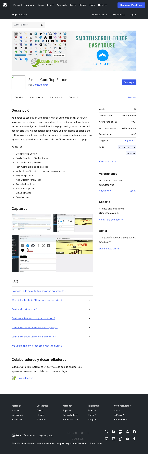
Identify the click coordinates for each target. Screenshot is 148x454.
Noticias (15, 410)
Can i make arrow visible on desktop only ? (35, 327)
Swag (92, 419)
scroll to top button (127, 147)
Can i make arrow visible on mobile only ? (34, 336)
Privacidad (17, 419)
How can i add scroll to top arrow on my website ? (39, 291)
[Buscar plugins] (42, 25)
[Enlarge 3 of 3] (88, 238)
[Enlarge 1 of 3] (47, 217)
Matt (117, 410)
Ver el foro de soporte (111, 219)
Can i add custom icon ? (24, 309)
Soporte (132, 97)
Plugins (40, 415)
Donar (92, 415)
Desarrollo (74, 97)
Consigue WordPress (131, 5)
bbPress (119, 415)
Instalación (56, 97)
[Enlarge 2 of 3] (88, 217)
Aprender (67, 405)
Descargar (129, 82)
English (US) (130, 140)
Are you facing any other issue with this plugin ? (37, 345)
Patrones (41, 419)
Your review (105, 190)
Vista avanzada (107, 161)
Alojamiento (17, 415)
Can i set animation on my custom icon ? (33, 318)
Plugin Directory (19, 14)
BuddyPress (121, 419)
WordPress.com (122, 405)
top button (130, 153)
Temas (40, 410)
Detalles (19, 97)
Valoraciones (37, 97)
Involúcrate (93, 405)
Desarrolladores (70, 415)
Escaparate (42, 405)
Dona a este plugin (109, 248)
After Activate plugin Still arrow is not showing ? (37, 300)
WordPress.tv (70, 419)
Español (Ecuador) (47, 435)
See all (133, 190)
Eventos (92, 410)
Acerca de (17, 405)
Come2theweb (40, 84)
